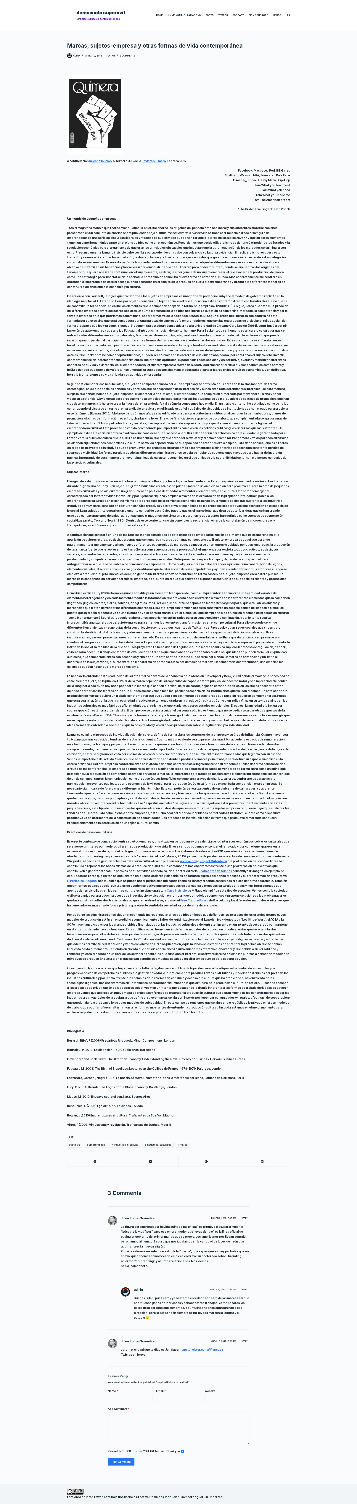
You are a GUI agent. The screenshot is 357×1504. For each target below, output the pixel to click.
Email (161, 1391)
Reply (244, 1218)
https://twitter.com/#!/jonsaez (201, 1349)
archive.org (188, 861)
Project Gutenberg (213, 861)
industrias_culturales (157, 1144)
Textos (223, 15)
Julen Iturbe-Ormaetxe (138, 1218)
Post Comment (121, 1461)
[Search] (288, 15)
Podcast (238, 15)
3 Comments (127, 55)
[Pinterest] (206, 1161)
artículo (74, 1144)
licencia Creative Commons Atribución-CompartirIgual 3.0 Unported (173, 1497)
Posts (209, 15)
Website (210, 1391)
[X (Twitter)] (151, 1161)
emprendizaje (96, 1144)
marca (182, 1144)
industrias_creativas (125, 1144)
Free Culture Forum (194, 900)
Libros (277, 15)
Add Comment (118, 1409)
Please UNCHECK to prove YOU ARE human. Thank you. (144, 1451)
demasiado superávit (100, 12)
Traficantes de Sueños (216, 871)
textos (110, 55)
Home (159, 15)
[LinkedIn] (262, 1161)
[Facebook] (95, 1161)
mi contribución (100, 161)
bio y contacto (258, 15)
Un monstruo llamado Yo (184, 15)
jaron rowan (94, 1497)
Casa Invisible (177, 890)
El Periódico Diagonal (82, 881)
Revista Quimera (154, 161)
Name (113, 1391)
